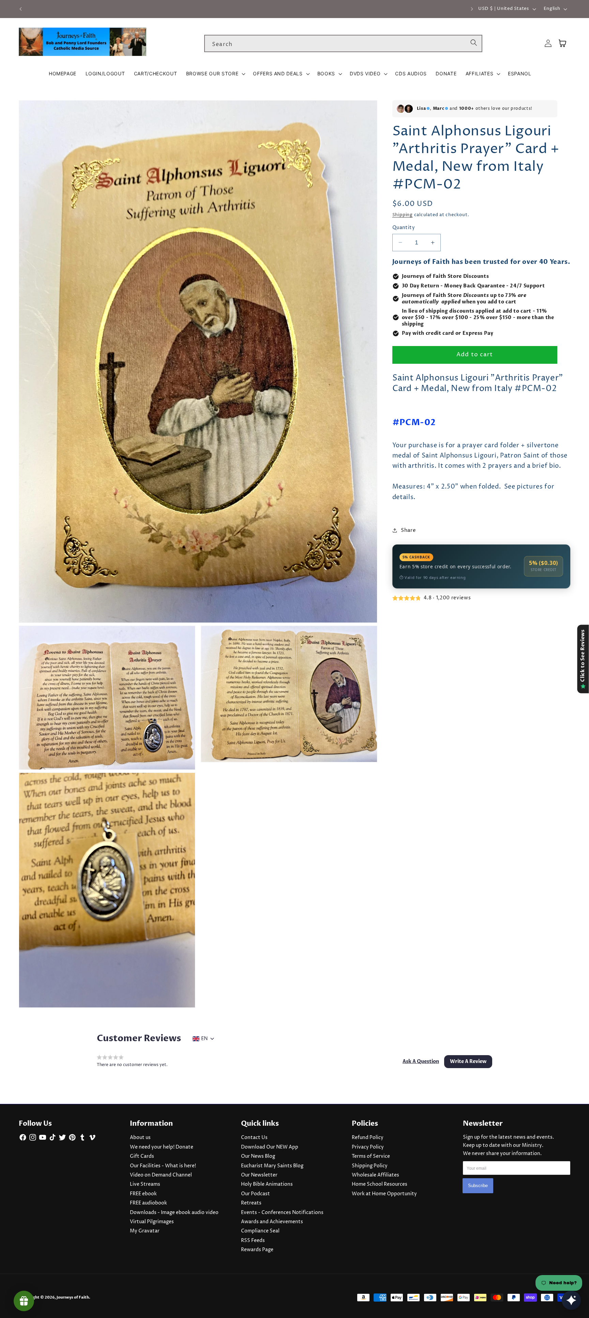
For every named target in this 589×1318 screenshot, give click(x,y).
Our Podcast (255, 1194)
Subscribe (478, 1185)
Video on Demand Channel (161, 1175)
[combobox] (343, 43)
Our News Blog (258, 1156)
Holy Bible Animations (267, 1184)
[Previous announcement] (20, 9)
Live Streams (145, 1184)
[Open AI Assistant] (571, 1300)
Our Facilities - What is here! (163, 1166)
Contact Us (254, 1137)
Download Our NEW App (269, 1147)
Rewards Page (257, 1249)
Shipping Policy (370, 1166)
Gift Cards (142, 1156)
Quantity (403, 227)
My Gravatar (145, 1231)
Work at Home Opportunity (384, 1194)
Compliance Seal (260, 1231)
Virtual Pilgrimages (152, 1221)
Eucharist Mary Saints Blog (272, 1166)
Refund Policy (367, 1137)
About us (140, 1137)
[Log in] (548, 43)
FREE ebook (143, 1194)
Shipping (402, 215)
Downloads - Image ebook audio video (174, 1212)
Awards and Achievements (272, 1221)
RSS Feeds (253, 1240)
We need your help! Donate (161, 1147)
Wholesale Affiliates (375, 1175)
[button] (215, 73)
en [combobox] (204, 1039)
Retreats (251, 1203)
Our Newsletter (259, 1175)
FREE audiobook (148, 1203)
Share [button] (408, 530)
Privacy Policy (368, 1147)
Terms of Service (371, 1156)
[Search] (474, 43)
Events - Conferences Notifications (282, 1212)
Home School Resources (379, 1184)
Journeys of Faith (73, 1297)
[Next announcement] (471, 9)
